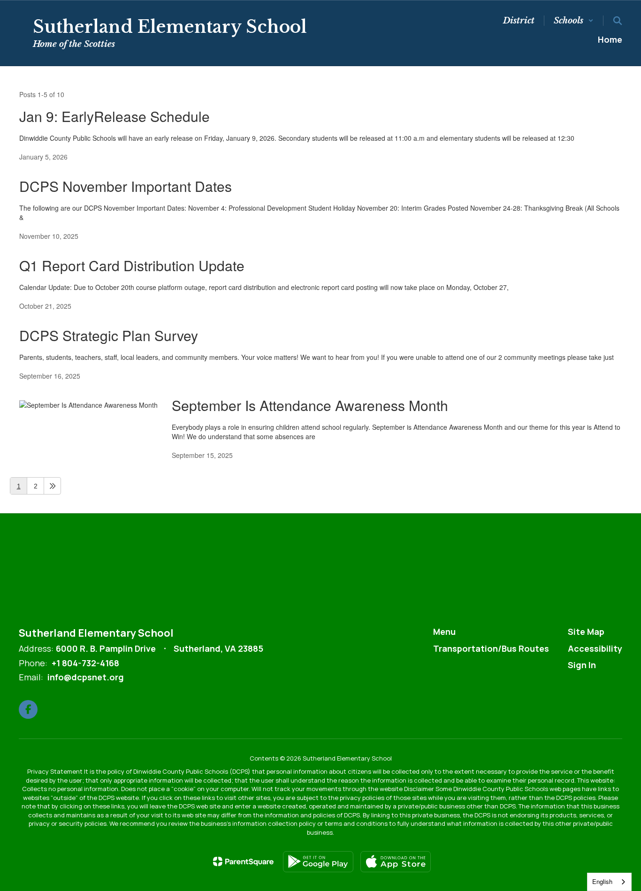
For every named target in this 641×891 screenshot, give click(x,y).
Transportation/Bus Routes (491, 648)
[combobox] (609, 882)
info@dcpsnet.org (85, 677)
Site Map (586, 631)
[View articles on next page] (52, 486)
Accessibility (595, 648)
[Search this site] (617, 20)
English (602, 881)
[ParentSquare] (243, 861)
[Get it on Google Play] (318, 861)
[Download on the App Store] (395, 861)
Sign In (582, 664)
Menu (444, 631)
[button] (574, 20)
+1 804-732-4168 (85, 663)
